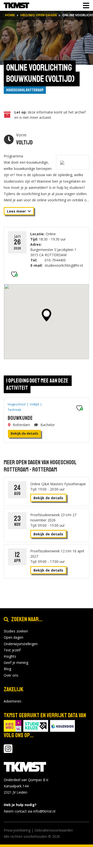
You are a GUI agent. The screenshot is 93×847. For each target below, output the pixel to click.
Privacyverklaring (17, 830)
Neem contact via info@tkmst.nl (29, 811)
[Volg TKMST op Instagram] (8, 751)
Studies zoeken (16, 631)
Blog (7, 668)
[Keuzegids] (62, 725)
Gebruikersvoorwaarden (53, 830)
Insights (10, 656)
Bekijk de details (24, 433)
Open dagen (13, 637)
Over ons (11, 675)
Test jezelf (12, 650)
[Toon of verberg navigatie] (84, 5)
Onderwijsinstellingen (21, 643)
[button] (46, 315)
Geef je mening (16, 662)
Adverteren (12, 701)
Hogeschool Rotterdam (24, 90)
